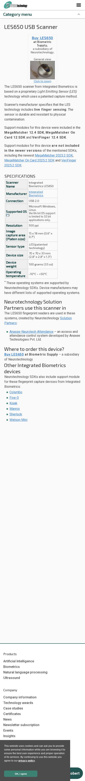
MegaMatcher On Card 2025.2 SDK (29, 160)
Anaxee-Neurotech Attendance (31, 332)
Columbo (15, 392)
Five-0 (14, 398)
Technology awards (18, 703)
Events (8, 730)
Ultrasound (11, 678)
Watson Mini (18, 420)
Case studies (13, 708)
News (7, 719)
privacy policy (26, 760)
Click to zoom (42, 81)
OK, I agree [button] (21, 774)
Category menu (17, 14)
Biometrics (11, 667)
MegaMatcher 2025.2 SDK (54, 155)
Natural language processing (25, 672)
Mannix (14, 409)
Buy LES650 (42, 37)
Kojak (13, 403)
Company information (20, 697)
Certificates (12, 714)
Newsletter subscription (21, 725)
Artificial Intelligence (18, 661)
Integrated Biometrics (36, 193)
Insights (9, 736)
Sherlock (15, 414)
